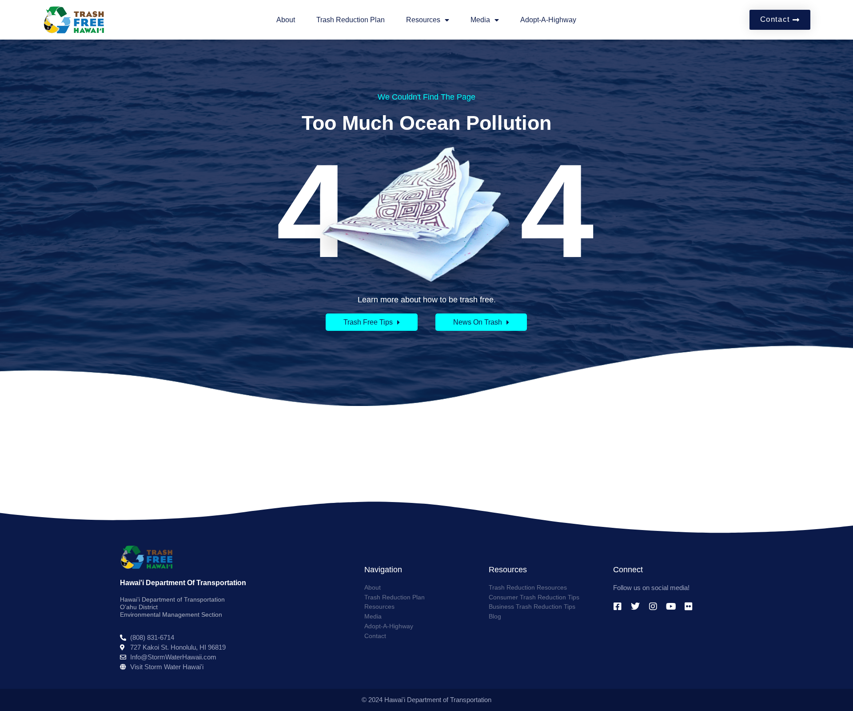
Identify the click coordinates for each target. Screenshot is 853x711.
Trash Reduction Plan (350, 20)
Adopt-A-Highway (548, 20)
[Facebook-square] (617, 606)
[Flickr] (689, 606)
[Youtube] (671, 606)
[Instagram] (653, 606)
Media (480, 20)
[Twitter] (635, 606)
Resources (423, 20)
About (285, 20)
